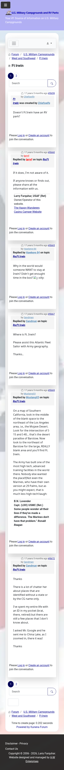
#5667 (51, 314)
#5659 (51, 93)
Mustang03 (30, 393)
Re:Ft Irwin (19, 256)
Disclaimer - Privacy (16, 743)
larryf (26, 155)
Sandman (29, 317)
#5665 (51, 245)
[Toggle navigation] (14, 43)
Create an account (38, 135)
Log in (21, 135)
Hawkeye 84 (30, 248)
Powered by (23, 727)
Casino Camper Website (28, 211)
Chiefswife (29, 96)
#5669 (51, 390)
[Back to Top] (58, 763)
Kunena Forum (39, 727)
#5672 (51, 558)
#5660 (51, 152)
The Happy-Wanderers (27, 207)
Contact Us (11, 748)
